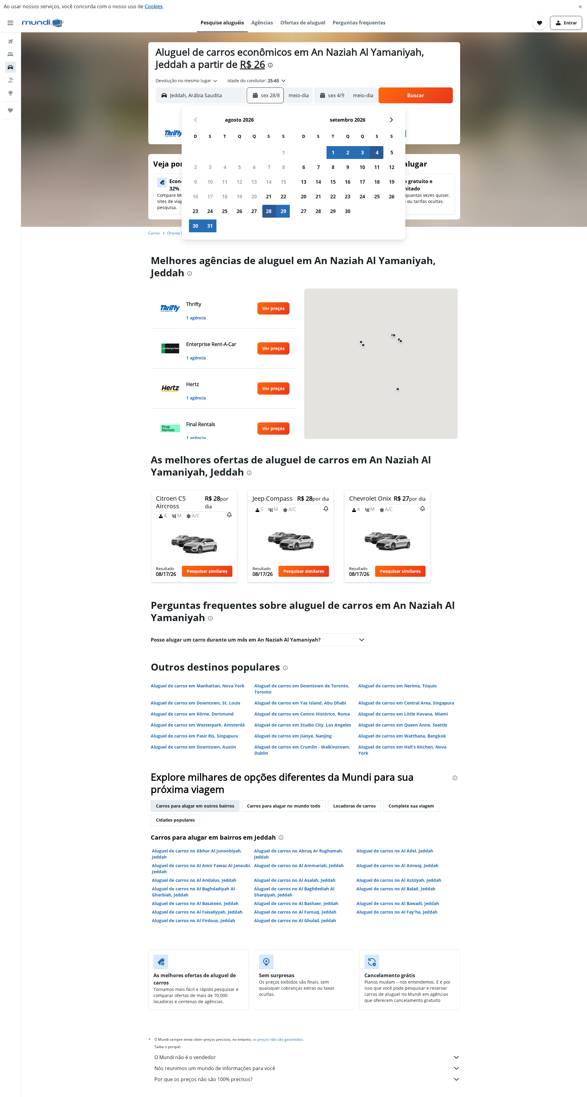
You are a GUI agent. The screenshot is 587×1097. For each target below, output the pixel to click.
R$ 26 (252, 64)
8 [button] (283, 167)
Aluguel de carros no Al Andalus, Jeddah (194, 880)
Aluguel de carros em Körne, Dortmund (192, 714)
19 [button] (239, 196)
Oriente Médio (179, 233)
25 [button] (224, 211)
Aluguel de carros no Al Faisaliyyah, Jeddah (197, 912)
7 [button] (269, 167)
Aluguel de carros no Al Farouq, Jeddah (295, 912)
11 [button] (224, 182)
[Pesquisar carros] (10, 67)
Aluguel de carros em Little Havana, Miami (403, 714)
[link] (273, 308)
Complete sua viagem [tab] (411, 806)
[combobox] (187, 81)
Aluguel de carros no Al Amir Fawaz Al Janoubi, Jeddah (201, 868)
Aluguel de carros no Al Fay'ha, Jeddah (396, 912)
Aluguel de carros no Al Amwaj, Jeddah (397, 865)
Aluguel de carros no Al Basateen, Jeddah (195, 903)
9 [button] (195, 182)
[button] (580, 6)
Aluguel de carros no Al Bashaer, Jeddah (296, 903)
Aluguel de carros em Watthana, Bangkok (402, 736)
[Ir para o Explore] (10, 93)
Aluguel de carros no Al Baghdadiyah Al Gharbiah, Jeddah (193, 892)
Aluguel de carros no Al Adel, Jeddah (394, 851)
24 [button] (210, 211)
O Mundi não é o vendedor (185, 1057)
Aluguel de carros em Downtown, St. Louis (195, 703)
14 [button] (268, 182)
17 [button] (210, 196)
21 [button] (268, 196)
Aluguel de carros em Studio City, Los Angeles (302, 725)
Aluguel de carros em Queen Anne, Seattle (402, 725)
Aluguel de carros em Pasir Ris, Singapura (194, 736)
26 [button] (239, 211)
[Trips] (10, 110)
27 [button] (254, 211)
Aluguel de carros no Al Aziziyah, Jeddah (398, 880)
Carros (154, 233)
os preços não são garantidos (278, 1039)
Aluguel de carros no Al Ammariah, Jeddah (299, 865)
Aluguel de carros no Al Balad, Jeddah (395, 889)
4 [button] (224, 167)
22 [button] (283, 196)
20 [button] (254, 196)
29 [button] (283, 211)
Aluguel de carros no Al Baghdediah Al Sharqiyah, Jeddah (294, 892)
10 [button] (210, 182)
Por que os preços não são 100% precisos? (203, 1079)
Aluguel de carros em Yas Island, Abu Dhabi (300, 703)
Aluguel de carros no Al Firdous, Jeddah (193, 920)
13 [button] (254, 182)
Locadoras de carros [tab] (354, 806)
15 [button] (283, 182)
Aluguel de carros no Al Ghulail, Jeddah (295, 920)
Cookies (154, 6)
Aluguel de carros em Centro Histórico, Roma (302, 714)
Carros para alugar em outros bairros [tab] (195, 806)
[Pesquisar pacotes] (10, 80)
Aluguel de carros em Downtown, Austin (193, 747)
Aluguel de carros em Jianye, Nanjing (293, 736)
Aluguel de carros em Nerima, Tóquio (397, 686)
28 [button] (268, 211)
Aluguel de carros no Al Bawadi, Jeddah (397, 903)
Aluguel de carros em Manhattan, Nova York (198, 686)
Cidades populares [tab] (175, 820)
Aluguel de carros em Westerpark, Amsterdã (198, 725)
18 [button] (224, 196)
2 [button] (195, 167)
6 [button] (254, 167)
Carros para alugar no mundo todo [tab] (283, 806)
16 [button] (195, 196)
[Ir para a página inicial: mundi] (43, 23)
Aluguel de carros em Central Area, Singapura (406, 703)
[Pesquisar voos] (10, 41)
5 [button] (239, 167)
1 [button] (283, 152)
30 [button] (195, 226)
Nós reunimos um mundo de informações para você (214, 1068)
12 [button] (239, 182)
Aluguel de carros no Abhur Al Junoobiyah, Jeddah (197, 854)
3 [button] (210, 167)
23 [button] (195, 211)
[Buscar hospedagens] (10, 54)
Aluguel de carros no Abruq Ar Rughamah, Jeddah (298, 854)
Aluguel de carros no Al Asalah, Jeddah (294, 880)
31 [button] (210, 226)
